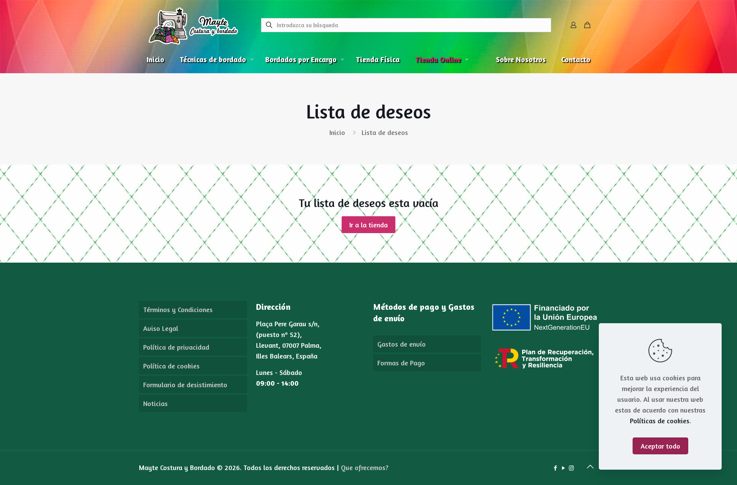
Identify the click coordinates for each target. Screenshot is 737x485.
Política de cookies (171, 366)
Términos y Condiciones (178, 309)
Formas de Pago (401, 362)
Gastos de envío (401, 344)
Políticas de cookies (659, 420)
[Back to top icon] (590, 467)
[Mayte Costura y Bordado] (193, 25)
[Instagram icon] (571, 468)
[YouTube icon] (563, 468)
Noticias (155, 403)
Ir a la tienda (368, 224)
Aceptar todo (660, 446)
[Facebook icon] (555, 468)
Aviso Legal (160, 328)
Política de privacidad (176, 347)
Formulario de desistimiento (185, 384)
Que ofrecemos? (364, 467)
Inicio (337, 132)
